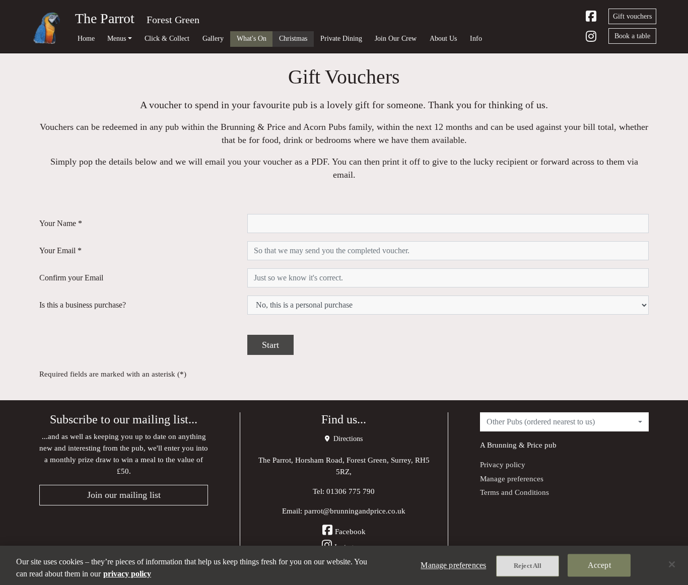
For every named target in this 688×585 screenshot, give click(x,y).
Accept (599, 565)
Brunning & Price (514, 445)
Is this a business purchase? (82, 305)
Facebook (350, 531)
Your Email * (60, 250)
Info (476, 38)
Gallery (213, 38)
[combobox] (564, 421)
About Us (443, 38)
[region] (344, 565)
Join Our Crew (396, 38)
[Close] (672, 564)
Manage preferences (511, 478)
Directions (347, 439)
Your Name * (60, 223)
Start (270, 345)
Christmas (293, 38)
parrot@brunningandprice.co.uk (354, 510)
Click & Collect (167, 38)
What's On (251, 38)
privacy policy (127, 573)
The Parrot (104, 18)
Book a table (632, 36)
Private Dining (341, 38)
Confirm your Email (71, 277)
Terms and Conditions (514, 492)
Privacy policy (502, 464)
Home (86, 38)
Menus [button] (116, 38)
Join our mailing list (124, 495)
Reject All (527, 565)
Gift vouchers (632, 16)
